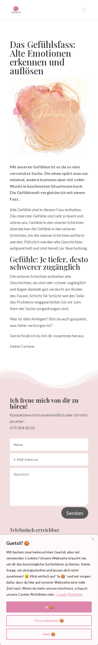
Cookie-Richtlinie (69, 594)
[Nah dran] (93, 539)
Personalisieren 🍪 (49, 620)
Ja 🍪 (49, 607)
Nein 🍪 (49, 634)
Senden (74, 513)
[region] (49, 590)
